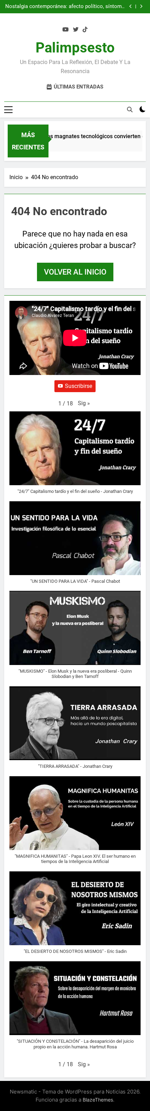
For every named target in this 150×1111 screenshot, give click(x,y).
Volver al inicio (75, 272)
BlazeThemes (98, 1100)
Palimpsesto (75, 48)
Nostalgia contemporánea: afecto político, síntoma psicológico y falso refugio (65, 6)
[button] (83, 403)
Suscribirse (78, 386)
